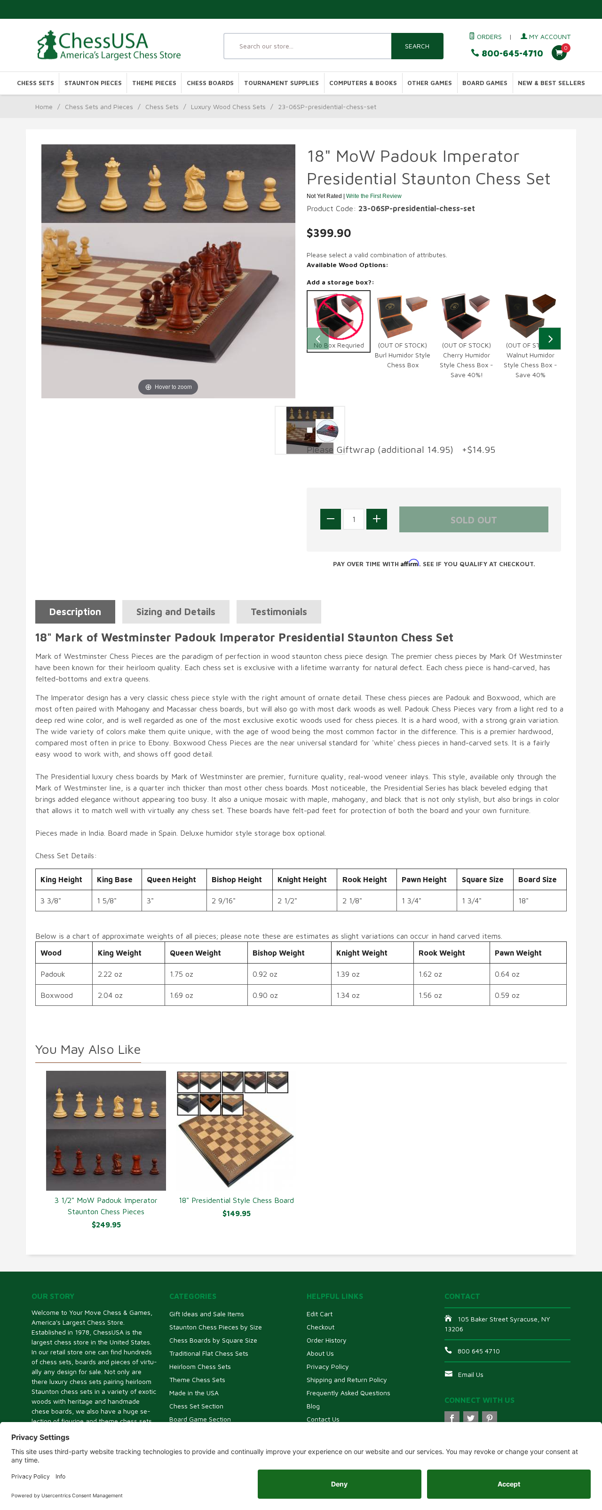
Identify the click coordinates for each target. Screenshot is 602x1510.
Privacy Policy (328, 1366)
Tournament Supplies (281, 83)
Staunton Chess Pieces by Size (215, 1327)
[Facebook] (451, 1418)
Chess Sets (35, 83)
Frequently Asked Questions (348, 1393)
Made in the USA (194, 1393)
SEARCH (417, 46)
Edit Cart (320, 1314)
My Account (548, 36)
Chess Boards (210, 83)
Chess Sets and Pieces (99, 107)
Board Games (484, 83)
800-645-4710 (511, 53)
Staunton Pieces (93, 83)
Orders (488, 36)
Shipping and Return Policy (347, 1380)
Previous (318, 338)
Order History (327, 1340)
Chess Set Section (196, 1406)
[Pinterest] (489, 1418)
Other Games (429, 83)
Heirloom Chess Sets (200, 1366)
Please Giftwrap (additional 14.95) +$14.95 (401, 449)
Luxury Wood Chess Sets (228, 107)
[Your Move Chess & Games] (117, 45)
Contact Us (323, 1419)
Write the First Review (374, 196)
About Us (320, 1353)
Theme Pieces (154, 83)
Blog (313, 1406)
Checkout (320, 1327)
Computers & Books (363, 83)
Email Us (470, 1374)
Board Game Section (200, 1419)
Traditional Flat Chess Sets (208, 1353)
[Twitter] (470, 1418)
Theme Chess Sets (197, 1380)
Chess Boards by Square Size (213, 1340)
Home (44, 107)
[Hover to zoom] (168, 270)
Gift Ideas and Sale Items (206, 1314)
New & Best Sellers (551, 83)
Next (550, 338)
